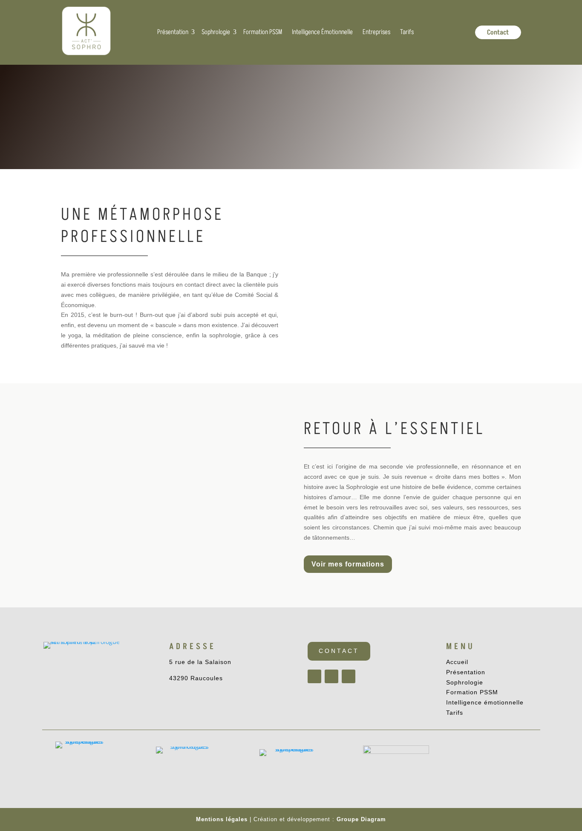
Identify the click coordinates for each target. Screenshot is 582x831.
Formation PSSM (472, 692)
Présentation (465, 672)
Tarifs (454, 712)
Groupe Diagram (361, 819)
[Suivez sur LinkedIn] (348, 676)
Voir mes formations (347, 564)
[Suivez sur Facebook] (314, 676)
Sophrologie (464, 682)
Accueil (457, 661)
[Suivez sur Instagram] (331, 676)
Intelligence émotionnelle (485, 702)
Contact (339, 650)
